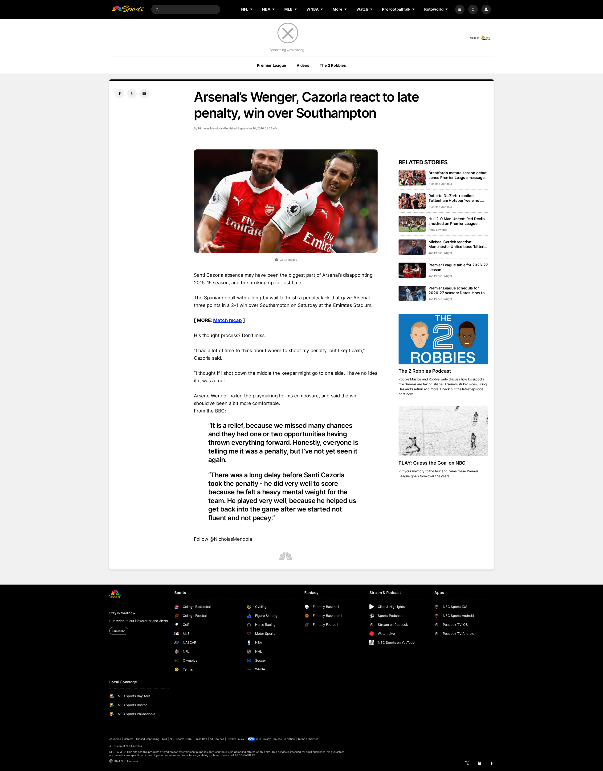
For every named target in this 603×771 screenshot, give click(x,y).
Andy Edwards (437, 229)
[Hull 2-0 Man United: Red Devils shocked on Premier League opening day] (412, 224)
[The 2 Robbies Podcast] (443, 339)
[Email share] (144, 93)
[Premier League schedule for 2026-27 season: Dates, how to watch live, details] (412, 293)
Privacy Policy (235, 739)
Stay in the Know (122, 613)
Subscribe (118, 631)
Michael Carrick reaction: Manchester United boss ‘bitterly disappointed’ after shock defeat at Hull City (457, 244)
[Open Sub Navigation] (251, 9)
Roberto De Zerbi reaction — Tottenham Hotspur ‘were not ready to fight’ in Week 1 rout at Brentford (455, 198)
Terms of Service (308, 739)
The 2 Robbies (333, 65)
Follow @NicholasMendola (223, 539)
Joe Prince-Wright (440, 253)
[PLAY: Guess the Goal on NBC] (443, 431)
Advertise (115, 739)
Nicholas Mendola (210, 128)
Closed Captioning (147, 739)
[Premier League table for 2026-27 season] (412, 270)
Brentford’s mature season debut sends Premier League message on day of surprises (457, 175)
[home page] (128, 9)
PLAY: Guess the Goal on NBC (432, 463)
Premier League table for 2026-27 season (458, 267)
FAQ (164, 739)
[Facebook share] (119, 93)
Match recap (227, 320)
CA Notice (288, 739)
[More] (459, 9)
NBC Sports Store (181, 739)
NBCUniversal (134, 746)
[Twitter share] (132, 93)
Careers (128, 739)
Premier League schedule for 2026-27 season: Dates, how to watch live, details (456, 290)
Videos (303, 65)
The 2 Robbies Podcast (425, 371)
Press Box (201, 739)
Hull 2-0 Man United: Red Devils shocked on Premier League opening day (456, 221)
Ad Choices (217, 739)
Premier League (271, 65)
